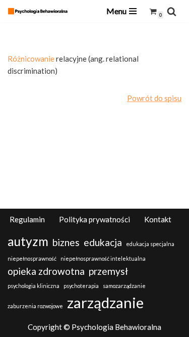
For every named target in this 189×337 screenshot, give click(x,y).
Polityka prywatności (94, 219)
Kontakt (157, 219)
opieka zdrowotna (46, 271)
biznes (66, 242)
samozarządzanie (124, 285)
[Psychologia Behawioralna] (40, 11)
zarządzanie (105, 302)
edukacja (103, 242)
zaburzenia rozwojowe (35, 306)
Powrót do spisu (154, 98)
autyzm (28, 241)
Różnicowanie (31, 58)
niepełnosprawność (32, 258)
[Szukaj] (171, 11)
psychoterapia (81, 285)
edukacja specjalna (150, 243)
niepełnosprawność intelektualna (103, 258)
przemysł (108, 271)
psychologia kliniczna (33, 285)
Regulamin (27, 219)
